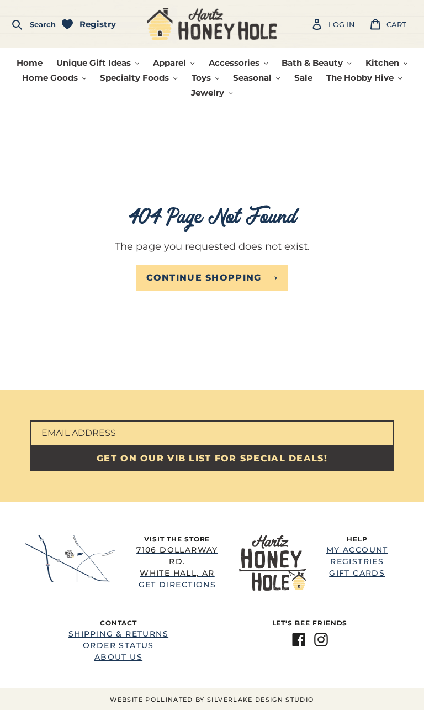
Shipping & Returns (118, 634)
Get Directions (177, 567)
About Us (118, 657)
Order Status (118, 645)
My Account (357, 550)
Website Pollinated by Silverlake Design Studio (212, 699)
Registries (357, 561)
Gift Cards (357, 573)
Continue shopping (204, 277)
